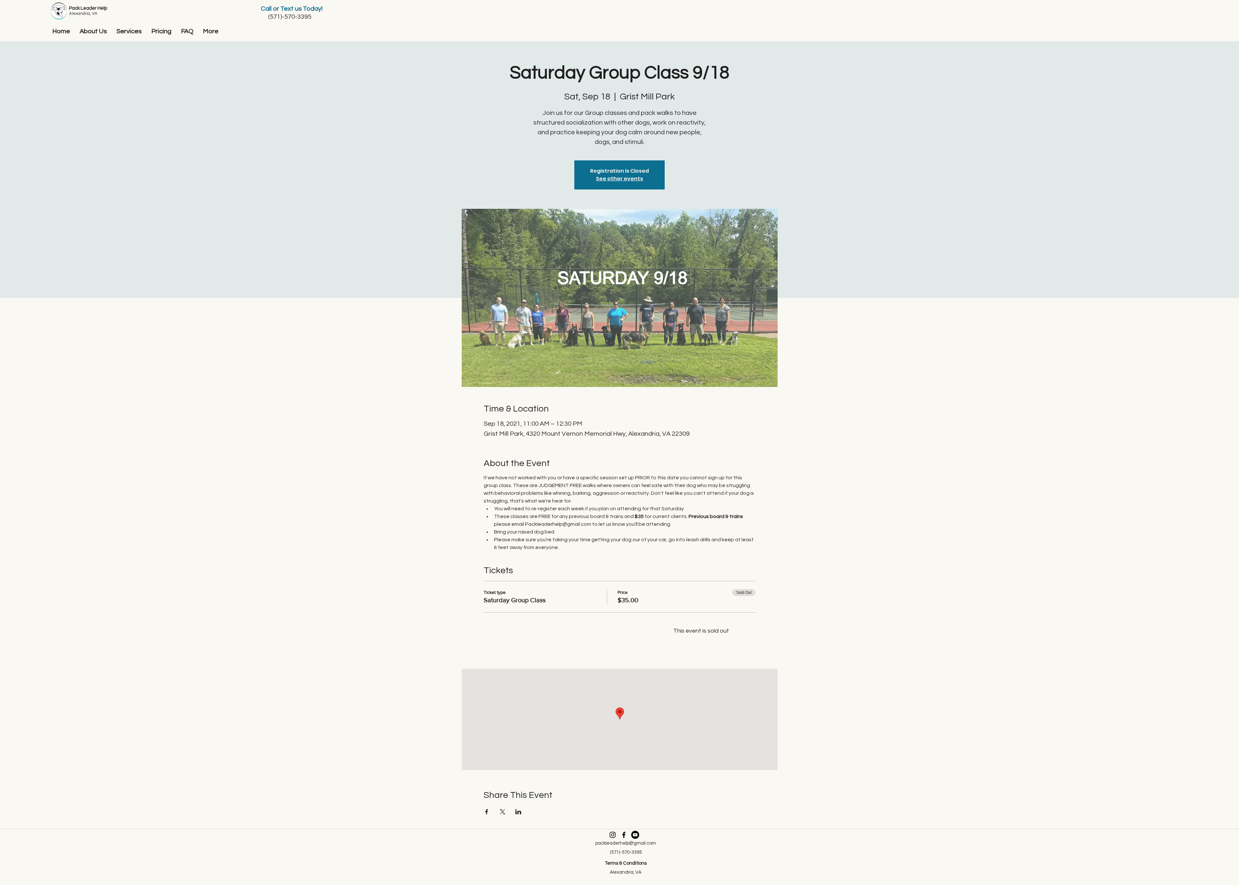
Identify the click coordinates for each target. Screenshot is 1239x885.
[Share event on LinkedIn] (518, 811)
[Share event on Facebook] (487, 811)
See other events (619, 178)
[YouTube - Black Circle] (635, 835)
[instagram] (613, 835)
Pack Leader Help (88, 8)
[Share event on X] (502, 811)
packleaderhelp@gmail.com (625, 843)
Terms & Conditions (626, 863)
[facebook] (624, 835)
